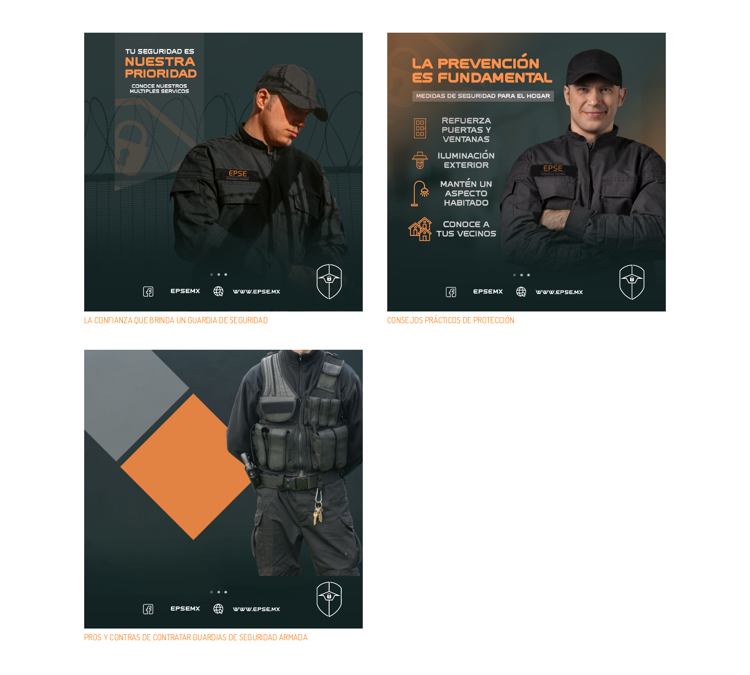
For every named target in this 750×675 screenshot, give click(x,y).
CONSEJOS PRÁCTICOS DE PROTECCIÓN (450, 320)
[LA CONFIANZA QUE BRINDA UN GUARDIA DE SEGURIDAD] (223, 172)
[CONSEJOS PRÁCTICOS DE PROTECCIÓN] (526, 172)
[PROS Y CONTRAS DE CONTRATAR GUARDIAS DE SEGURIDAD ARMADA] (223, 489)
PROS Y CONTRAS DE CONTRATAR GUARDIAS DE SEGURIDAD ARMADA (196, 637)
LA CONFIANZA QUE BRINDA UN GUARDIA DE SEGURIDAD (176, 320)
